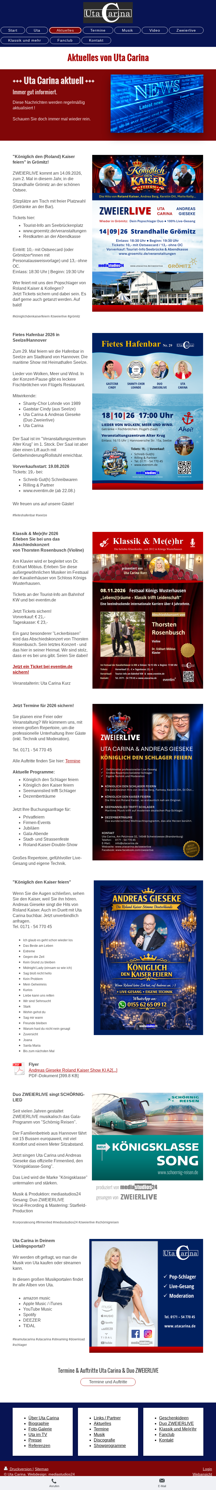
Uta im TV (37, 1434)
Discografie (104, 1440)
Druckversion (21, 1469)
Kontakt (166, 1440)
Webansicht (202, 1474)
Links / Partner (107, 1418)
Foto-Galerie (40, 1429)
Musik (99, 1434)
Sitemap (41, 1469)
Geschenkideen (174, 1418)
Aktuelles (102, 1423)
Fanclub (166, 1434)
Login (207, 1469)
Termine (72, 761)
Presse (35, 1440)
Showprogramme (110, 1445)
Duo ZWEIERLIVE (176, 1423)
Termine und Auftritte (108, 1382)
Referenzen (39, 1445)
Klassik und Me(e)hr (178, 1429)
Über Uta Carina (43, 1418)
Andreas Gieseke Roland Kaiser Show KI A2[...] (73, 1070)
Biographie (38, 1423)
